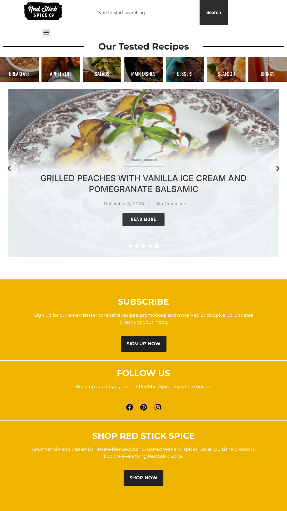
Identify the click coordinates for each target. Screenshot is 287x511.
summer (151, 159)
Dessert (135, 159)
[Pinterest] (143, 407)
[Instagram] (158, 407)
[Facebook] (129, 407)
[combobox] (144, 12)
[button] (46, 32)
